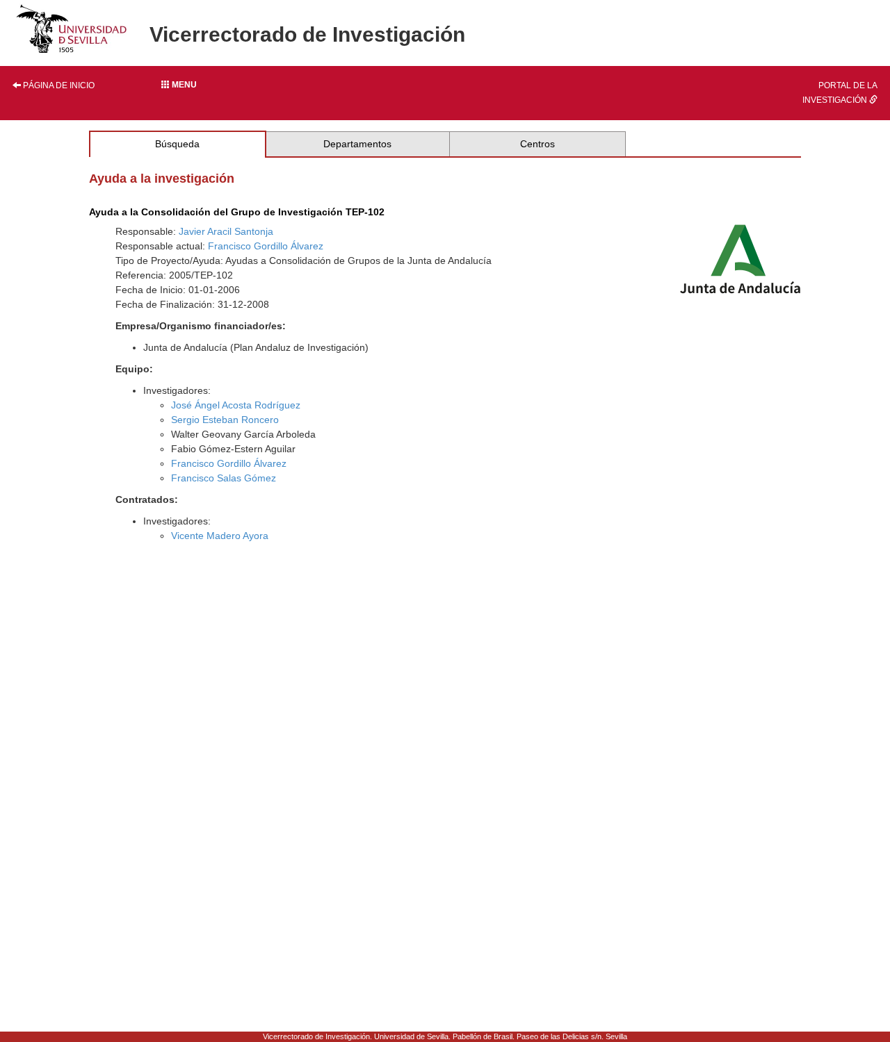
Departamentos (357, 143)
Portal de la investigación (839, 93)
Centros (537, 143)
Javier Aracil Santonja (226, 231)
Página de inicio (58, 85)
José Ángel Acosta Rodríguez (235, 405)
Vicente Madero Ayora (219, 535)
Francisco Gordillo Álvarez (265, 245)
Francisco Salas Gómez (223, 477)
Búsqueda (177, 143)
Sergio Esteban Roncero (225, 419)
